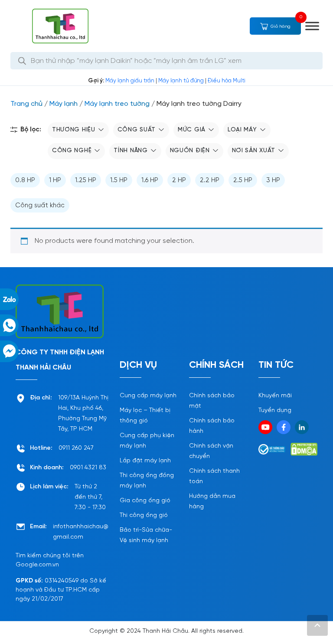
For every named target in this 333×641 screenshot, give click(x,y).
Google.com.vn (37, 565)
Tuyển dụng (274, 410)
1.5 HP (118, 180)
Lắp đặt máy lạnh (145, 461)
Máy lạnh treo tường (117, 104)
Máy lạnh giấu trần (129, 81)
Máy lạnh (63, 104)
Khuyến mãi (275, 395)
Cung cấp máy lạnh (148, 395)
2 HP (179, 180)
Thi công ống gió (144, 515)
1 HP (55, 180)
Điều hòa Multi (226, 81)
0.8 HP (25, 180)
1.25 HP (85, 180)
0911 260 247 (76, 448)
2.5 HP (242, 180)
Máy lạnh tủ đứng (181, 81)
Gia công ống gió (145, 500)
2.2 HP (209, 180)
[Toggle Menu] (312, 26)
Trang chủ (26, 104)
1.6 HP (149, 180)
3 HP (273, 180)
